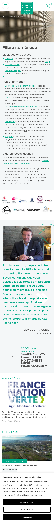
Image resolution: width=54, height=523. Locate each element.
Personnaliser (27, 509)
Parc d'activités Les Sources (19, 465)
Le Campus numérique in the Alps (21, 107)
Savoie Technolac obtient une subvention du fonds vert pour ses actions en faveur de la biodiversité (24, 414)
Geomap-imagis (12, 71)
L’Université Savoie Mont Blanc (19, 86)
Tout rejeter (27, 517)
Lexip (47, 62)
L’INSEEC (9, 98)
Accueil (6, 16)
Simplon (9, 136)
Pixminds (9, 59)
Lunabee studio (12, 64)
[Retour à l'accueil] (27, 8)
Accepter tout (27, 502)
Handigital (9, 122)
